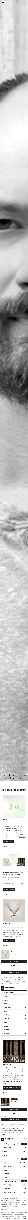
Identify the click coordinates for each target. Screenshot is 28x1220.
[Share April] (14, 1159)
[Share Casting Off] (25, 996)
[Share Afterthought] (25, 1189)
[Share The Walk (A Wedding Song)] (20, 1181)
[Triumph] (5, 954)
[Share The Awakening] (20, 1185)
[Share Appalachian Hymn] (20, 1166)
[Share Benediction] (25, 1034)
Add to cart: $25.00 (9, 889)
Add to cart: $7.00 (8, 841)
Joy (22, 823)
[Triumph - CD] (14, 910)
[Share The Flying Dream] (14, 1144)
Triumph (5, 879)
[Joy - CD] (14, 806)
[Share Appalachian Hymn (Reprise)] (20, 1192)
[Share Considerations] (25, 1148)
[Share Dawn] (20, 1151)
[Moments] (5, 1102)
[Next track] (26, 987)
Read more (22, 837)
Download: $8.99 (14, 1109)
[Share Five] (20, 1163)
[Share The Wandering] (25, 1008)
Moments (10, 879)
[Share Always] (20, 1170)
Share (5, 846)
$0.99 (24, 1144)
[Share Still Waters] (25, 1004)
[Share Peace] (25, 1022)
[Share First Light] (25, 1174)
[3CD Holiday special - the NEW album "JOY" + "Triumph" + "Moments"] (14, 861)
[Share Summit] (25, 1011)
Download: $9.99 (14, 962)
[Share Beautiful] (25, 1026)
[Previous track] (24, 987)
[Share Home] (20, 1155)
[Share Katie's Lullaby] (25, 1030)
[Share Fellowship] (25, 1019)
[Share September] (25, 1178)
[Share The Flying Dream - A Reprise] (25, 1015)
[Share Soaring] (25, 1000)
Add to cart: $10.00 (12, 1088)
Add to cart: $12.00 (9, 940)
